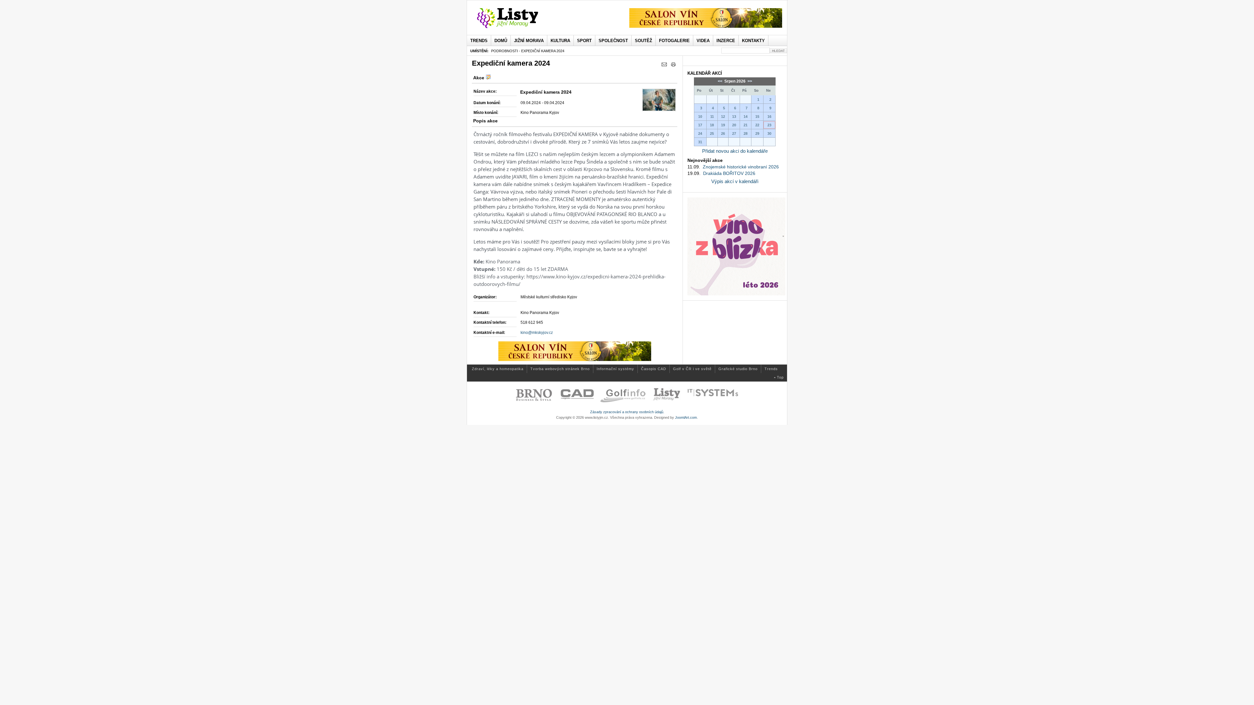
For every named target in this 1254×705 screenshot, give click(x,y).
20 (734, 125)
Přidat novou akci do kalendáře (735, 151)
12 (723, 116)
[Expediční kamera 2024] (659, 99)
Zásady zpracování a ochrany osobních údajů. (627, 412)
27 (734, 133)
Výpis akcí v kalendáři (734, 181)
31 (700, 142)
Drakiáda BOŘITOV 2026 (729, 173)
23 (769, 125)
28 (746, 133)
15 (757, 116)
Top (780, 377)
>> (749, 81)
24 (700, 133)
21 (746, 125)
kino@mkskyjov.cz (537, 332)
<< (720, 81)
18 (712, 125)
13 (734, 116)
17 (700, 125)
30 (769, 133)
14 (746, 116)
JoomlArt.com (686, 417)
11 (712, 116)
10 (700, 116)
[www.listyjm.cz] (515, 18)
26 (723, 133)
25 (712, 133)
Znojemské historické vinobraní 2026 (741, 166)
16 (769, 116)
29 (757, 133)
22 (757, 125)
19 (723, 125)
